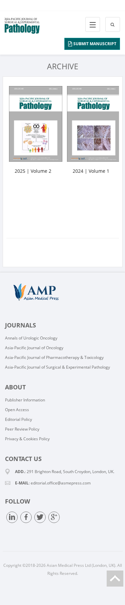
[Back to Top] (115, 579)
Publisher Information (25, 400)
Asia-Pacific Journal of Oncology (34, 348)
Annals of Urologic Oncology (31, 338)
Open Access (17, 409)
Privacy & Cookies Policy (27, 439)
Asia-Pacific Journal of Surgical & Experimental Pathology (57, 367)
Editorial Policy (18, 419)
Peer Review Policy (22, 429)
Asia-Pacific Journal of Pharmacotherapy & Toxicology (54, 357)
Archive (62, 66)
